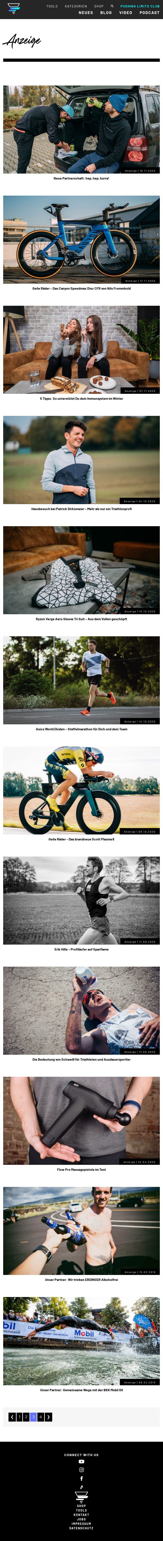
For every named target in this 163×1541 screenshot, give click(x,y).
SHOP (99, 6)
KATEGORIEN (76, 6)
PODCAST (150, 12)
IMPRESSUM (81, 1524)
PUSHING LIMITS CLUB (140, 6)
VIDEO (125, 12)
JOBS (81, 1519)
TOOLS (52, 6)
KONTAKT (81, 1515)
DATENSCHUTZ (81, 1528)
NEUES (86, 12)
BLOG (106, 12)
